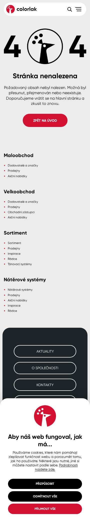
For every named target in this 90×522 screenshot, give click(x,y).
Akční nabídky (17, 176)
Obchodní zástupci (21, 212)
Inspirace (14, 253)
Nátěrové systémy (20, 289)
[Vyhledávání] (69, 9)
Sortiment (14, 243)
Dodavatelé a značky (23, 165)
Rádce (12, 259)
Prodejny (14, 170)
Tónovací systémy (20, 264)
